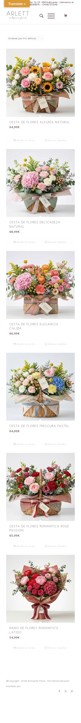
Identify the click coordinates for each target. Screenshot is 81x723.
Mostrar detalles (56, 140)
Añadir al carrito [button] (25, 140)
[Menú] (49, 15)
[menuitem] (39, 15)
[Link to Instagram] (72, 691)
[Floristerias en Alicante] (33, 15)
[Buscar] (39, 15)
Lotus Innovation (31, 686)
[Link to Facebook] (59, 691)
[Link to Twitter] (66, 691)
